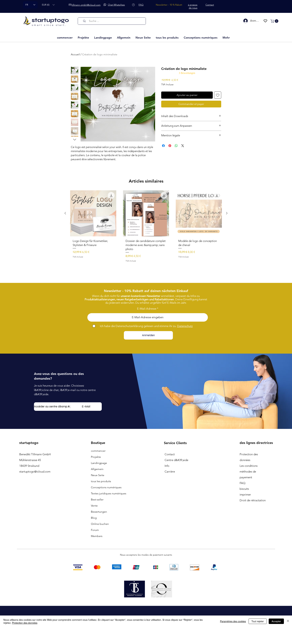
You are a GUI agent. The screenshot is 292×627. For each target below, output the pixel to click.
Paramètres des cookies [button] (233, 621)
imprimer (245, 494)
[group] (146, 227)
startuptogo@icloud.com (34, 471)
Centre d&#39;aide (176, 460)
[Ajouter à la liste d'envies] (217, 95)
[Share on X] (183, 146)
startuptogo (50, 20)
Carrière (170, 471)
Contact (170, 454)
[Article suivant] (227, 213)
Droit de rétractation (253, 500)
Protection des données (24, 622)
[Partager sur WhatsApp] (176, 146)
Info (167, 465)
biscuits (244, 488)
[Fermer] (288, 621)
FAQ (242, 483)
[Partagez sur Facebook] (163, 146)
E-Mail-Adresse (146, 308)
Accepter (276, 621)
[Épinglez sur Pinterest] (170, 146)
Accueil (75, 54)
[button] (48, 4)
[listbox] (48, 4)
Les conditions (249, 465)
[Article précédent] (65, 213)
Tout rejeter (257, 621)
